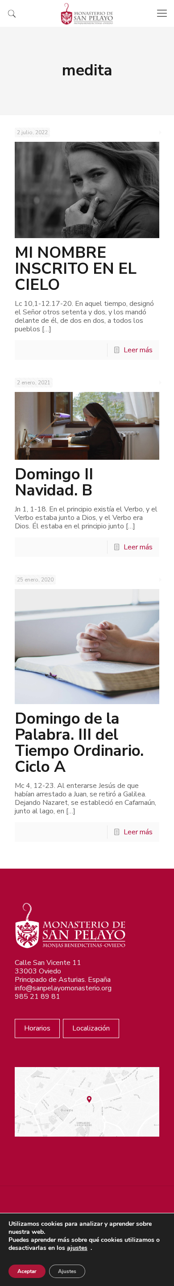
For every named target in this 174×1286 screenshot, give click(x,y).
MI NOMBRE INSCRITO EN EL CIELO (76, 268)
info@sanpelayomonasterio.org (63, 988)
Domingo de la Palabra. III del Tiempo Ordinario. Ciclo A (79, 742)
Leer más (138, 350)
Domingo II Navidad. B (54, 482)
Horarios (37, 1028)
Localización (91, 1028)
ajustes (77, 1248)
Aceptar (27, 1271)
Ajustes (67, 1271)
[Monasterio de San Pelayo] (87, 13)
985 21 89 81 (37, 997)
